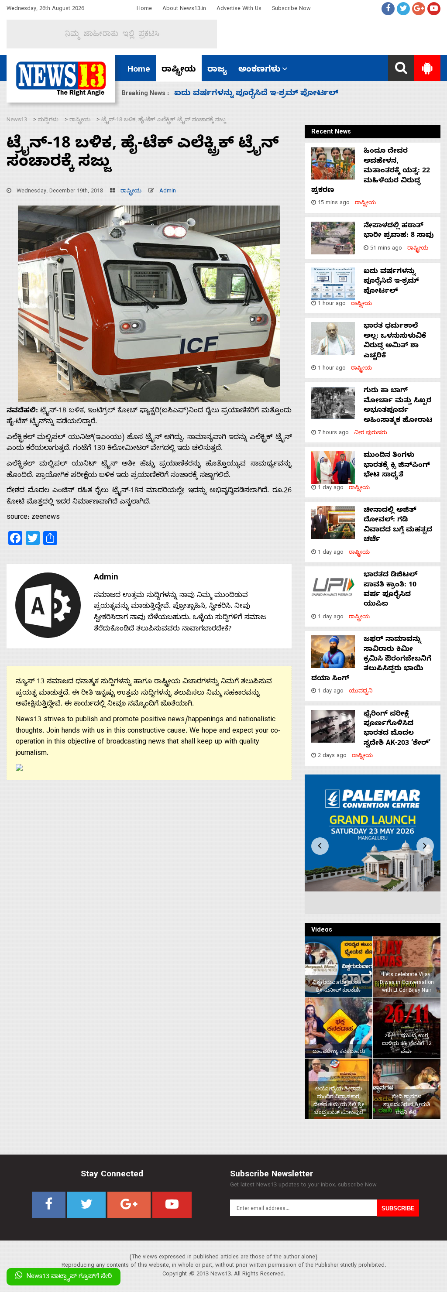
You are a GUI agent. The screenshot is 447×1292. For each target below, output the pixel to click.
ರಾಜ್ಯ (217, 70)
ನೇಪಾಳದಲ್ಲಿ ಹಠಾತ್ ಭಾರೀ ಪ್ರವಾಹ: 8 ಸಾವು (399, 231)
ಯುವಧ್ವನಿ (361, 692)
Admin (167, 191)
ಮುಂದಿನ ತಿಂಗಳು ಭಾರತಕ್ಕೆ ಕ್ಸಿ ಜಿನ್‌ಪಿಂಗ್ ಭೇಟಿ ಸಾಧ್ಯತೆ (263, 94)
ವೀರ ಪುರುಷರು (370, 433)
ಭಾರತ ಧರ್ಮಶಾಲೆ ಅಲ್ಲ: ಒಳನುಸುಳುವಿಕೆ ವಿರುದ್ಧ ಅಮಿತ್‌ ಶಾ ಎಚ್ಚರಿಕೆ (395, 341)
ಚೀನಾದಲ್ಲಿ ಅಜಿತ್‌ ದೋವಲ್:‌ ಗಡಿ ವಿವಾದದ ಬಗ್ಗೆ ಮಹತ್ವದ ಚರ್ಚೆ (398, 525)
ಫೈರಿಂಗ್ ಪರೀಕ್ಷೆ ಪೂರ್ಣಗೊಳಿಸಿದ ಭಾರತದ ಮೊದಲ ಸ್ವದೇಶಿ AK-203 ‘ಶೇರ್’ (397, 729)
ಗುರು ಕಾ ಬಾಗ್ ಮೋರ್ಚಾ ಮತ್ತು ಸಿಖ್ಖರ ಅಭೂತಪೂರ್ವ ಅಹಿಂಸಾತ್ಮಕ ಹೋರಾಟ (398, 406)
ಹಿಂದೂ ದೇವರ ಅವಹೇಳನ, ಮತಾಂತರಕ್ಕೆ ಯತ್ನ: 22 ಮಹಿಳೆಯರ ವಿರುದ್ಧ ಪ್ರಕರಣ (370, 171)
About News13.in (184, 9)
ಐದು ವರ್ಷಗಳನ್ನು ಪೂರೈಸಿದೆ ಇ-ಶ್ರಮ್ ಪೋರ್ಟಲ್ (391, 282)
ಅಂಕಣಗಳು (259, 70)
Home (144, 9)
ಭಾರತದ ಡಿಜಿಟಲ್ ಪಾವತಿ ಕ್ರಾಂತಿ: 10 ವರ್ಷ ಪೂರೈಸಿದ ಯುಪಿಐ (390, 590)
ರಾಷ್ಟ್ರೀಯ (179, 70)
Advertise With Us (239, 9)
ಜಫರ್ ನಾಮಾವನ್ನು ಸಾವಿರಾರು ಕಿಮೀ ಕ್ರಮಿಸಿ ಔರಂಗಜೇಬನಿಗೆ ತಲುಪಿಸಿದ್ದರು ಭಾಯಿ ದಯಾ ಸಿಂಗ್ (371, 659)
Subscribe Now (291, 9)
